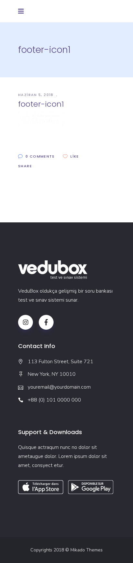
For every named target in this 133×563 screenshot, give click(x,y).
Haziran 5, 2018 (36, 94)
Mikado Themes (86, 550)
